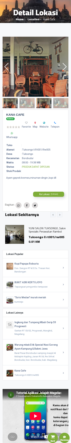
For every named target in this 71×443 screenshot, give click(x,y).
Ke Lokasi (48, 194)
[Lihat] (35, 67)
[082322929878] (55, 122)
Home (19, 19)
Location (33, 19)
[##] (44, 122)
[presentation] (52, 214)
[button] (64, 66)
